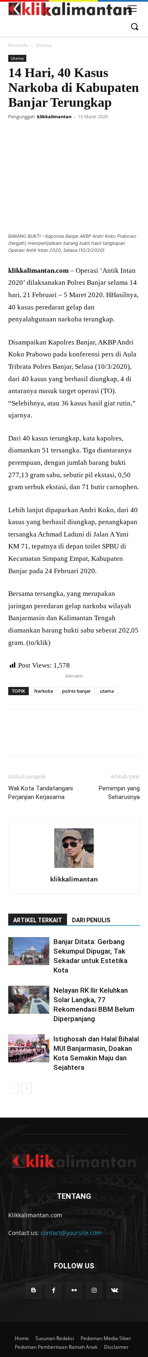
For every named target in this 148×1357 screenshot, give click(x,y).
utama (107, 691)
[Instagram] (94, 1290)
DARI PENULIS (91, 920)
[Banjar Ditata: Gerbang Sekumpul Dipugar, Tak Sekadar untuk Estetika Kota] (28, 951)
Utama (43, 45)
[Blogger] (33, 1290)
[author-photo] (74, 867)
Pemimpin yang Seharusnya (119, 793)
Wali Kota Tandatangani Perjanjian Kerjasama (40, 793)
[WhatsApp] (73, 135)
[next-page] (26, 1088)
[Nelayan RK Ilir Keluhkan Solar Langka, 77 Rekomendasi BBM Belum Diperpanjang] (28, 1000)
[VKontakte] (114, 1290)
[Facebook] (16, 135)
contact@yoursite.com (71, 1233)
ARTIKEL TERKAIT (37, 920)
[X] (35, 135)
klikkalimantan (54, 116)
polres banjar (76, 691)
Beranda (18, 45)
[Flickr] (74, 1290)
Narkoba (43, 691)
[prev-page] (13, 1088)
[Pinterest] (54, 135)
